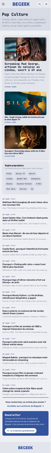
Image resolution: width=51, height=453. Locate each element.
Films (8, 174)
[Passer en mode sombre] (46, 4)
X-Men (38, 184)
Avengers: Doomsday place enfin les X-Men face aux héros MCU (25, 152)
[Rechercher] (39, 4)
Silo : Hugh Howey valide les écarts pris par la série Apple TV (24, 118)
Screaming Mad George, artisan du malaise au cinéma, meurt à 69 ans (23, 67)
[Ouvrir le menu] (3, 4)
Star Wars (10, 189)
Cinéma (9, 179)
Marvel (32, 174)
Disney (9, 184)
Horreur (23, 189)
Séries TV (20, 174)
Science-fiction (24, 184)
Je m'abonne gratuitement (22, 431)
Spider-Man (22, 179)
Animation (35, 179)
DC (32, 189)
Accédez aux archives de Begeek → (25, 406)
